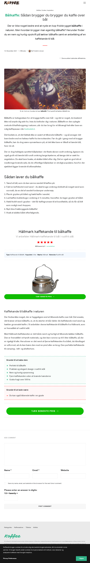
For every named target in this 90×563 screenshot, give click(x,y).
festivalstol (29, 129)
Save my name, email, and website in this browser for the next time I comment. (35, 483)
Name (7, 470)
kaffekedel (19, 187)
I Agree (81, 558)
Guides (44, 10)
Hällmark (26, 232)
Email (35, 470)
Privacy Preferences (9, 558)
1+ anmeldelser (50, 246)
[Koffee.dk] (11, 3)
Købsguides (8, 527)
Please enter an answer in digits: (20, 490)
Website (65, 470)
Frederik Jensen (38, 51)
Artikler (38, 10)
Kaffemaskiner (18, 527)
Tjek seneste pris (44, 296)
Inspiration (50, 10)
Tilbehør (28, 527)
